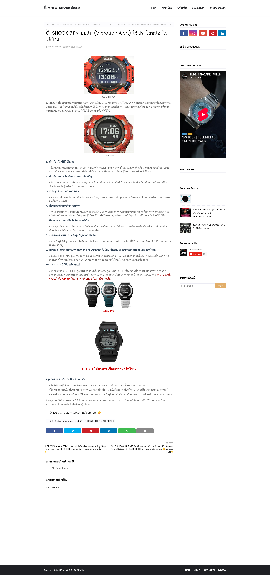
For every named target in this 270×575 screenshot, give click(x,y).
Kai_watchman (55, 46)
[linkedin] (222, 33)
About (197, 570)
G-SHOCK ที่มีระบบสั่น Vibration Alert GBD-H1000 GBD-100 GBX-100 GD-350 (87, 24)
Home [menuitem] (154, 7)
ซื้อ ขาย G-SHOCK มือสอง (62, 8)
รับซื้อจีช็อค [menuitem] (181, 7)
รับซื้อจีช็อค (222, 570)
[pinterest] (213, 33)
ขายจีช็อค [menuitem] (167, 7)
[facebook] (184, 33)
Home (187, 570)
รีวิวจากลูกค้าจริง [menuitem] (218, 7)
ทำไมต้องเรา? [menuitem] (198, 7)
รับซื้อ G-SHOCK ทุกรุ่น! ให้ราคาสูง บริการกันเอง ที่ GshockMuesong (209, 213)
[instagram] (193, 33)
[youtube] (203, 33)
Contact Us (209, 570)
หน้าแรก (49, 24)
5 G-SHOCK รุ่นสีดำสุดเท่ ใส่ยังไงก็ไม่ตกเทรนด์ (209, 226)
